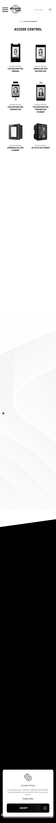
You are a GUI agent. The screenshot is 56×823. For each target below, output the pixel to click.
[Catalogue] (3, 413)
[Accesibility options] (2, 815)
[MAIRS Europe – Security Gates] (15, 9)
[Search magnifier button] (50, 9)
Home (21, 21)
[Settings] (45, 808)
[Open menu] (5, 10)
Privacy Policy (28, 798)
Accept (24, 808)
